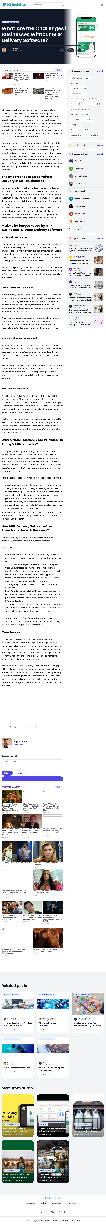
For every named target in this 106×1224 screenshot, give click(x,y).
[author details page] (4, 50)
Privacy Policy (55, 1203)
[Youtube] (52, 1212)
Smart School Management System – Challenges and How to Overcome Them (80, 249)
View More (32, 779)
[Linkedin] (65, 1212)
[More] (79, 50)
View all (100, 71)
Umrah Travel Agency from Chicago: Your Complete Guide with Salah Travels (80, 274)
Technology (43, 1124)
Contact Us (30, 1203)
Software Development (10, 22)
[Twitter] (46, 1212)
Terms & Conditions (72, 1203)
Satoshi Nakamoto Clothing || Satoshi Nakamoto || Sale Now (81, 298)
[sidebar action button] (101, 4)
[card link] (98, 248)
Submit (7, 773)
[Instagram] (58, 1212)
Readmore (18, 744)
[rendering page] (15, 4)
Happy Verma (12, 48)
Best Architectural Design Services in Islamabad (80, 262)
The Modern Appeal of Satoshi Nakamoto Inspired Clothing (80, 311)
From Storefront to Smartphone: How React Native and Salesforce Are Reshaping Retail (80, 323)
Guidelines (42, 1203)
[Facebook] (40, 1212)
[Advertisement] (32, 706)
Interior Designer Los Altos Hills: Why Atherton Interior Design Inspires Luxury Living (80, 286)
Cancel (19, 773)
